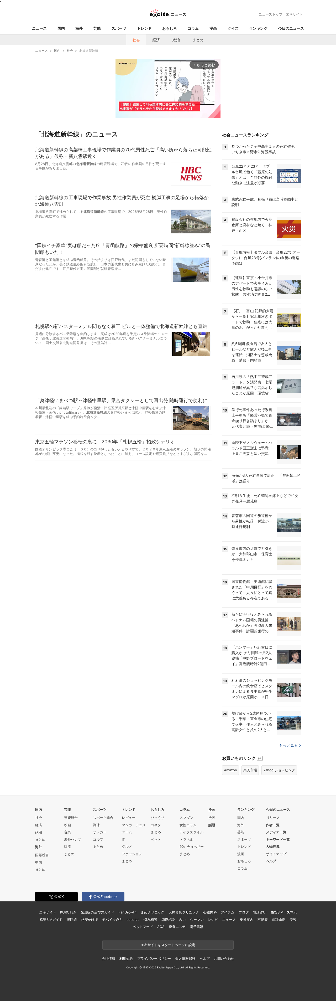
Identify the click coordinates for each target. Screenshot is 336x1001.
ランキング (258, 28)
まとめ (197, 40)
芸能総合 (71, 817)
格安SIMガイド (51, 919)
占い (182, 919)
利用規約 (126, 958)
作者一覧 (273, 825)
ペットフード (143, 927)
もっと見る (288, 745)
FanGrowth (127, 912)
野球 (96, 825)
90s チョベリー (192, 846)
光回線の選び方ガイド (97, 912)
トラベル (186, 839)
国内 (61, 28)
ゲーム (127, 832)
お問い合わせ (224, 958)
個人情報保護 (185, 958)
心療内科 (210, 912)
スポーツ (119, 28)
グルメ (127, 846)
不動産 (263, 919)
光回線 (72, 919)
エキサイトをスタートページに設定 (168, 945)
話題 (211, 825)
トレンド (144, 28)
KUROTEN (68, 912)
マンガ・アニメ (134, 825)
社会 (136, 40)
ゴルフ (98, 839)
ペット (156, 839)
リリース (273, 817)
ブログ (244, 912)
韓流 (67, 846)
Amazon (230, 770)
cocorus (133, 919)
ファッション (132, 854)
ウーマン (196, 919)
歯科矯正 (278, 919)
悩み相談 (150, 919)
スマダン (186, 817)
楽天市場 (250, 770)
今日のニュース (291, 28)
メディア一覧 (276, 832)
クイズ (233, 28)
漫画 (213, 28)
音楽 (67, 832)
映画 (67, 825)
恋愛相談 (168, 919)
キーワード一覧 (278, 839)
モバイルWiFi (112, 919)
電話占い (259, 912)
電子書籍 (196, 927)
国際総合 (42, 855)
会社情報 (108, 958)
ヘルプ (271, 861)
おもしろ (169, 28)
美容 (293, 919)
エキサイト (294, 14)
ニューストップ (270, 14)
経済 (156, 40)
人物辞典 (273, 846)
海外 (79, 28)
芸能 (97, 28)
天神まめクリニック (184, 912)
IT (123, 839)
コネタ (156, 825)
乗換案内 (246, 919)
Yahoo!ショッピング (279, 770)
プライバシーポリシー (154, 958)
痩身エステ (177, 927)
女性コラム (188, 825)
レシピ (213, 919)
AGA (161, 927)
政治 (176, 40)
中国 (38, 862)
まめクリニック (152, 912)
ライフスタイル (191, 832)
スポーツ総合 (103, 817)
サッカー (100, 832)
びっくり (157, 817)
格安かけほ (89, 919)
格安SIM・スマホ (284, 912)
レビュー (128, 817)
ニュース (39, 28)
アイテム (227, 912)
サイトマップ (276, 854)
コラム (193, 28)
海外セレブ (72, 839)
